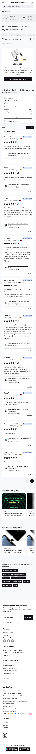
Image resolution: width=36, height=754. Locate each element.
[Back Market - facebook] (8, 640)
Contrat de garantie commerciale (12, 696)
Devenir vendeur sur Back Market (12, 650)
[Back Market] (18, 2)
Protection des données (10, 698)
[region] (18, 506)
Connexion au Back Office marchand (13, 652)
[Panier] (32, 2)
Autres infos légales (8, 703)
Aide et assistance (8, 665)
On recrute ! (6, 635)
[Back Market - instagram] (4, 640)
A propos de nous (8, 633)
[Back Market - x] (12, 640)
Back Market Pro (7, 638)
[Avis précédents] (27, 481)
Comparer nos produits (10, 670)
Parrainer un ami (7, 682)
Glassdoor (6, 725)
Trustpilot (5, 722)
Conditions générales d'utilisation (12, 691)
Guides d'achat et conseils (10, 668)
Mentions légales (8, 706)
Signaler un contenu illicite (10, 709)
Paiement (5, 655)
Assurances (6, 663)
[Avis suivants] (32, 481)
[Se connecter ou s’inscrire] (28, 2)
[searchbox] (19, 6)
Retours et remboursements (11, 660)
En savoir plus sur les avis (12, 121)
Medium (5, 727)
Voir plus (7, 261)
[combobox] (5, 35)
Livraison (5, 658)
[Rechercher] (4, 6)
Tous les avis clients (8, 673)
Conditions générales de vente (12, 693)
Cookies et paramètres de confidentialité (15, 701)
